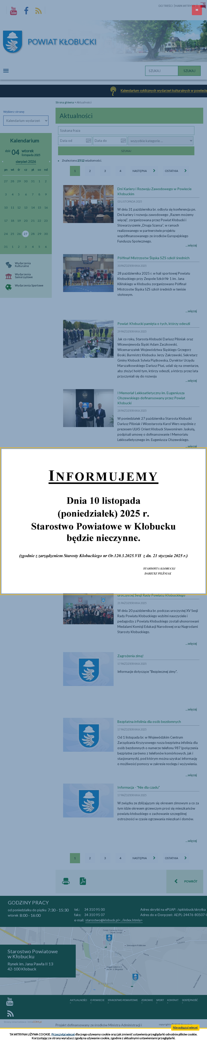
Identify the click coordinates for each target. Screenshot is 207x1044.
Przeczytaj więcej (63, 1034)
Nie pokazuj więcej (185, 1027)
